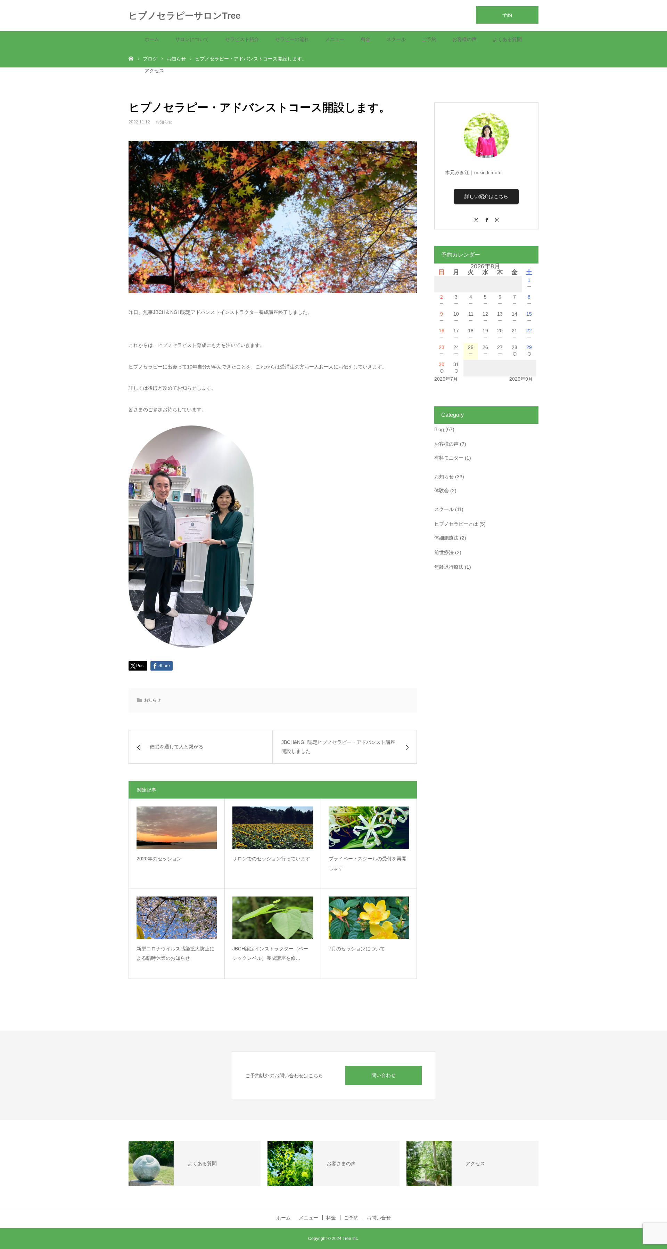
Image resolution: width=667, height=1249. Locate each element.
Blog (439, 429)
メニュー (335, 39)
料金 (365, 39)
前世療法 (444, 552)
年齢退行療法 (448, 567)
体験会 (441, 490)
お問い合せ (379, 1217)
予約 (507, 15)
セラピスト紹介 (242, 39)
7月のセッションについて (357, 948)
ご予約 (429, 39)
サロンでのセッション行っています (271, 858)
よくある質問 (507, 39)
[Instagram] (497, 217)
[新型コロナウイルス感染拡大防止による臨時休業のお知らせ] (177, 918)
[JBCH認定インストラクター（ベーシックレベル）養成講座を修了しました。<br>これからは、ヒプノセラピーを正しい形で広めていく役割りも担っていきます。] (272, 918)
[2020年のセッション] (177, 827)
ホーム (152, 39)
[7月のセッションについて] (369, 918)
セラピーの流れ (292, 39)
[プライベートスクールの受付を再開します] (369, 827)
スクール (396, 39)
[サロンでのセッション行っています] (272, 827)
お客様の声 (464, 39)
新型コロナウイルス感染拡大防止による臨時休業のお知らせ (175, 953)
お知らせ (164, 122)
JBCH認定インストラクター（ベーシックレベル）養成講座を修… (270, 953)
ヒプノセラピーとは (456, 524)
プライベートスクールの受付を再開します (367, 863)
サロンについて (192, 39)
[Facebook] (486, 217)
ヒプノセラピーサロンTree (184, 15)
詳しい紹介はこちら (486, 196)
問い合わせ (383, 1075)
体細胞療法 (446, 538)
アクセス (154, 70)
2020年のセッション (159, 858)
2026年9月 (521, 379)
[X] (476, 217)
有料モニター (448, 458)
